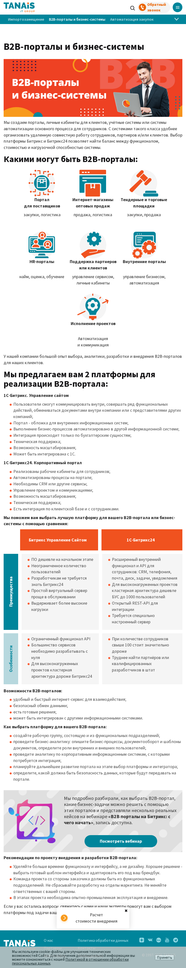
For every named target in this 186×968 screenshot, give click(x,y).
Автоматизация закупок (132, 19)
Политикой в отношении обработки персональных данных (70, 961)
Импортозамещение (26, 19)
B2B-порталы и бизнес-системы (77, 19)
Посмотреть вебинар (121, 841)
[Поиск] (132, 7)
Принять (164, 957)
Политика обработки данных (103, 940)
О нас (48, 940)
